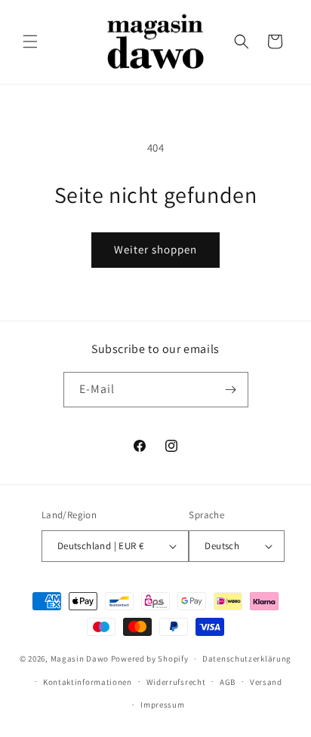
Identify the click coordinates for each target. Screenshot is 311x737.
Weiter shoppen (155, 249)
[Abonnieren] (231, 389)
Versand (266, 682)
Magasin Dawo (80, 658)
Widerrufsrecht (176, 682)
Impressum (162, 704)
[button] (30, 41)
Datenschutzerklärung (246, 658)
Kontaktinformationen (87, 682)
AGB (228, 682)
